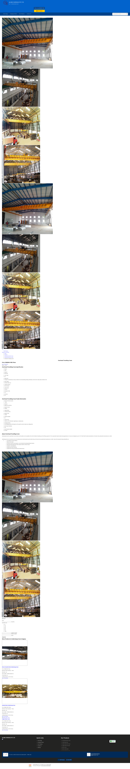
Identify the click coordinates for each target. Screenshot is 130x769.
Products (5, 354)
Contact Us (29, 13)
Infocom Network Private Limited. (46, 765)
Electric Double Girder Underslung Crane (10, 667)
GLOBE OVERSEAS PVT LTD (16, 2)
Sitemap (39, 747)
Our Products (21, 13)
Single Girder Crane (6, 719)
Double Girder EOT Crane (66, 743)
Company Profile (13, 13)
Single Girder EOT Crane (66, 745)
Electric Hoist (64, 747)
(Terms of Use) (49, 764)
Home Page (5, 13)
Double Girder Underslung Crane (8, 705)
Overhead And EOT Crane (8, 357)
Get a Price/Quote (5, 364)
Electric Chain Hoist (65, 748)
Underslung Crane (65, 742)
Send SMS (70, 759)
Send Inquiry (39, 10)
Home (5, 353)
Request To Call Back (5, 352)
